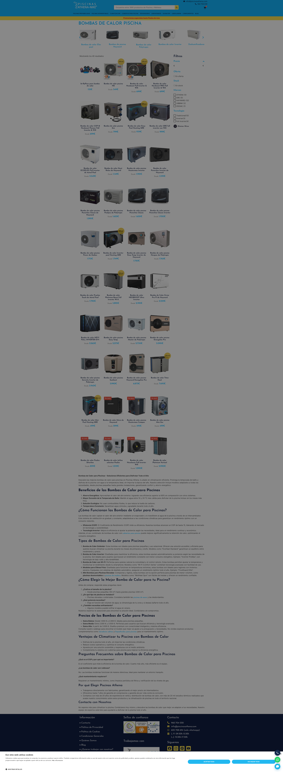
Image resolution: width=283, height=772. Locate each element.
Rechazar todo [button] (254, 762)
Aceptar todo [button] (209, 762)
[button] (94, 769)
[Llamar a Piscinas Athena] (277, 753)
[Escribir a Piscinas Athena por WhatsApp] (277, 760)
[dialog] (141, 386)
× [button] (280, 754)
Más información (57, 760)
